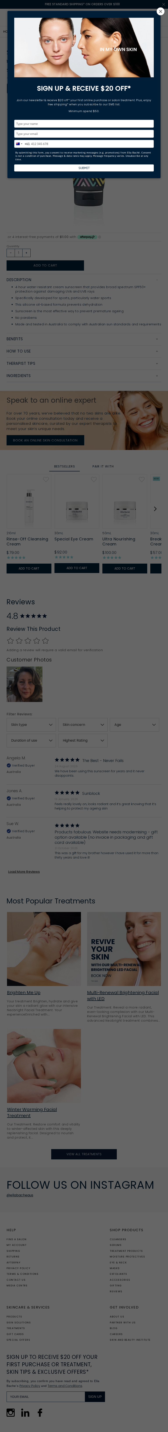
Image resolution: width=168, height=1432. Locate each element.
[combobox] (22, 143)
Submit (84, 168)
